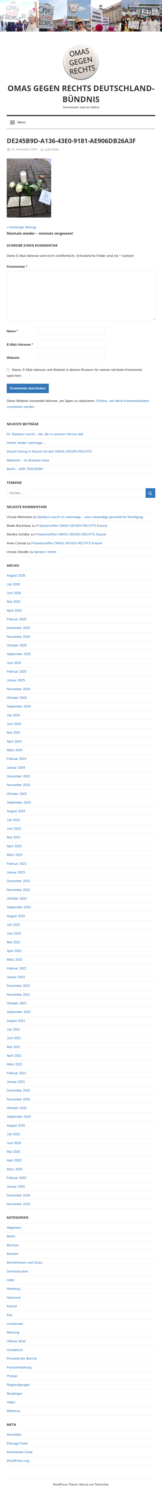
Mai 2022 (13, 942)
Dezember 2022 (18, 881)
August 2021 (16, 1021)
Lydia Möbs (51, 149)
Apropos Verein (45, 552)
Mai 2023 (13, 837)
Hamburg (13, 1289)
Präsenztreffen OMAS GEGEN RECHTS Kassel (71, 526)
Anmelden (14, 1434)
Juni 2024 (14, 724)
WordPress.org (18, 1461)
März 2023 (14, 855)
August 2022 (16, 916)
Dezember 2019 (18, 1195)
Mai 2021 (13, 1047)
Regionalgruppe (18, 1385)
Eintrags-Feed (17, 1443)
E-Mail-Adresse (20, 344)
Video (11, 1402)
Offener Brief (16, 1341)
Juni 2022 (14, 933)
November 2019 (18, 1204)
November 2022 (18, 890)
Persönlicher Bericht (22, 1358)
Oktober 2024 (17, 698)
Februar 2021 (16, 1073)
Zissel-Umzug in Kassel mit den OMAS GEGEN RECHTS (49, 451)
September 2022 (19, 907)
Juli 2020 (13, 1134)
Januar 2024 (16, 768)
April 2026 (14, 610)
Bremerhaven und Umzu (24, 1262)
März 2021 (14, 1064)
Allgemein (14, 1228)
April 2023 (14, 846)
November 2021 (18, 994)
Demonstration (17, 1271)
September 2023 (19, 802)
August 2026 (16, 575)
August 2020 (16, 1125)
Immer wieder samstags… (26, 443)
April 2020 (14, 1160)
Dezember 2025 (18, 628)
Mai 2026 (13, 602)
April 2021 (14, 1056)
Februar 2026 (16, 619)
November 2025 (18, 637)
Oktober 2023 (17, 794)
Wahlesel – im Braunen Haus (28, 460)
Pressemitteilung (19, 1367)
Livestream (15, 1324)
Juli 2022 (13, 925)
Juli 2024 (13, 715)
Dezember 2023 (18, 776)
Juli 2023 (13, 820)
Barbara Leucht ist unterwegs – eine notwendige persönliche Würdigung (90, 517)
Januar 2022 (16, 977)
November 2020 (18, 1099)
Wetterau (13, 1411)
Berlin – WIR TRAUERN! (25, 469)
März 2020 (14, 1169)
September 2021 (19, 1012)
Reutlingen (14, 1394)
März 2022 (14, 959)
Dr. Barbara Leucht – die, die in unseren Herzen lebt (45, 434)
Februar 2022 (16, 968)
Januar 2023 (16, 872)
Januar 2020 (16, 1186)
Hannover (14, 1297)
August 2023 (16, 811)
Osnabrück (15, 1350)
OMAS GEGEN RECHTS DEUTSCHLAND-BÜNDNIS (81, 94)
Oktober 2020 (17, 1108)
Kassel (12, 1306)
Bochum (13, 1245)
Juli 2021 (13, 1029)
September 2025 (19, 654)
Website (13, 358)
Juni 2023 (14, 829)
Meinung (13, 1332)
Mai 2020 (13, 1152)
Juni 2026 (14, 593)
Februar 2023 (16, 864)
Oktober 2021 (17, 1003)
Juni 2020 (14, 1143)
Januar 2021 (16, 1082)
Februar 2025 (16, 671)
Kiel (9, 1315)
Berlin (11, 1236)
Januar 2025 (16, 680)
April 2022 (14, 951)
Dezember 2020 (18, 1090)
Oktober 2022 (17, 898)
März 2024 (14, 750)
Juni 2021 (14, 1038)
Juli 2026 (13, 584)
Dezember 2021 (18, 986)
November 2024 (18, 689)
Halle (10, 1280)
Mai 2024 (13, 732)
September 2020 (19, 1117)
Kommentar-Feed (19, 1452)
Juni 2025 (14, 663)
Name (12, 331)
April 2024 (14, 741)
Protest (12, 1376)
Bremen (12, 1254)
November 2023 (18, 785)
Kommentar (17, 267)
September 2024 (19, 706)
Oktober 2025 (17, 645)
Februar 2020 (16, 1178)
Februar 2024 (16, 759)
